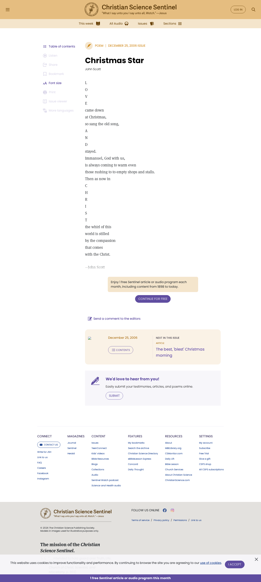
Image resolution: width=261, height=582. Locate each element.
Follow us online (145, 510)
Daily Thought (136, 469)
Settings (206, 436)
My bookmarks (136, 443)
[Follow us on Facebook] (164, 510)
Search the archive (138, 448)
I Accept (234, 564)
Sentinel (71, 448)
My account (205, 443)
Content (98, 436)
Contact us (51, 444)
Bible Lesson (172, 464)
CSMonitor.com (173, 453)
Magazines (75, 436)
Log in (238, 9)
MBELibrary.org (173, 448)
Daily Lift (169, 459)
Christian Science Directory (143, 453)
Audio (95, 475)
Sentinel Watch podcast (105, 480)
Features (135, 436)
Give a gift (204, 459)
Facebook (42, 473)
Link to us (42, 457)
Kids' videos (98, 453)
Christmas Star (114, 60)
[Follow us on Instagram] (172, 510)
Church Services (174, 469)
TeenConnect (99, 448)
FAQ (39, 463)
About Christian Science (178, 475)
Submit (114, 395)
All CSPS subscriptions (211, 469)
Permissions (180, 520)
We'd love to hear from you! (132, 379)
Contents (123, 350)
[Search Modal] (253, 9)
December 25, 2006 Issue (126, 45)
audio (106, 485)
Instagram (43, 479)
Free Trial (204, 453)
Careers (41, 468)
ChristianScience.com (177, 480)
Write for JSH (44, 452)
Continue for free (152, 299)
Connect (44, 436)
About (168, 443)
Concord (133, 464)
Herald (71, 453)
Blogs (95, 464)
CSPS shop (205, 464)
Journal (71, 443)
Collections (98, 469)
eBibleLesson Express (139, 459)
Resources (173, 436)
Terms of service (140, 520)
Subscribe (204, 448)
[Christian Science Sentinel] (130, 9)
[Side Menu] (7, 9)
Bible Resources (100, 459)
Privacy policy (161, 520)
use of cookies (210, 563)
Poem (99, 45)
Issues (95, 443)
